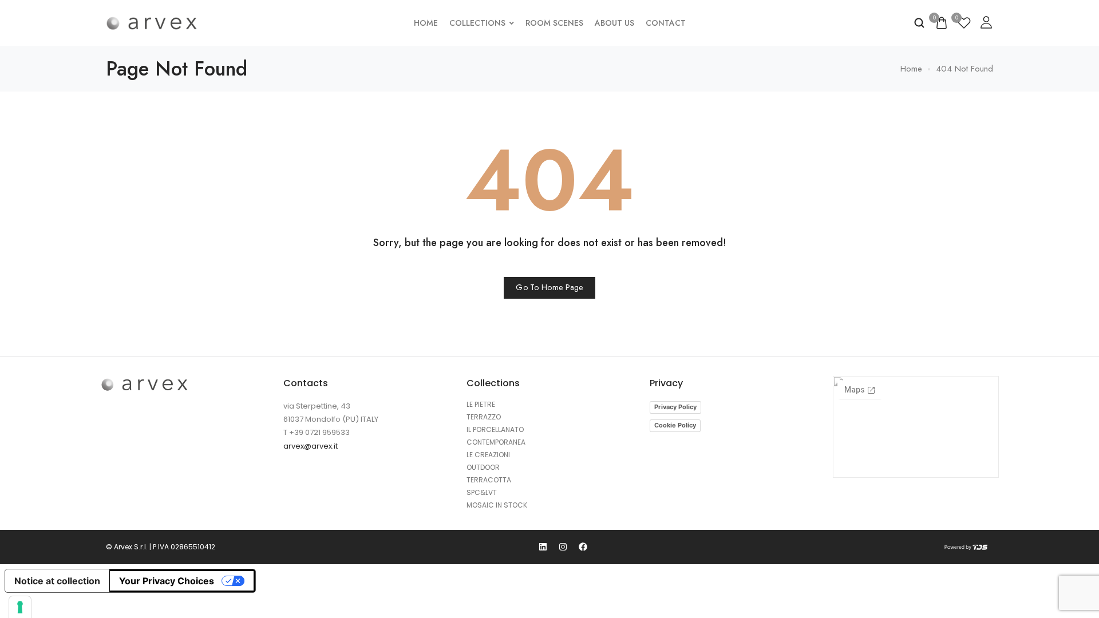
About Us (614, 23)
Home (426, 23)
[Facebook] (583, 547)
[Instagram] (563, 547)
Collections (477, 23)
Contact (666, 23)
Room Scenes (554, 23)
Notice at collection (57, 581)
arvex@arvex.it (310, 446)
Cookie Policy (675, 425)
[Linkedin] (543, 547)
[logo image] (151, 23)
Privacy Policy (675, 407)
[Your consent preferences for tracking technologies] (20, 607)
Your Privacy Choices (166, 581)
